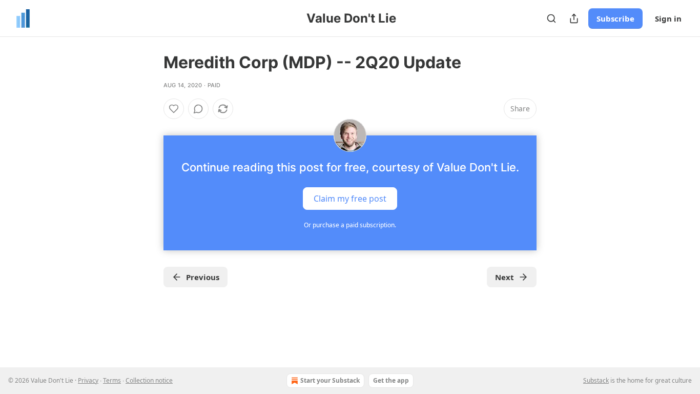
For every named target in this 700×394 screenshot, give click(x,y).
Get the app (391, 380)
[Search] (551, 18)
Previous (202, 277)
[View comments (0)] (198, 108)
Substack (596, 380)
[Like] (173, 108)
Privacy (88, 380)
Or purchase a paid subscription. (350, 225)
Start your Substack (330, 380)
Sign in (668, 18)
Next (504, 277)
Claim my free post (350, 198)
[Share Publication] (574, 18)
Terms (112, 380)
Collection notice (149, 380)
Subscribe (615, 18)
